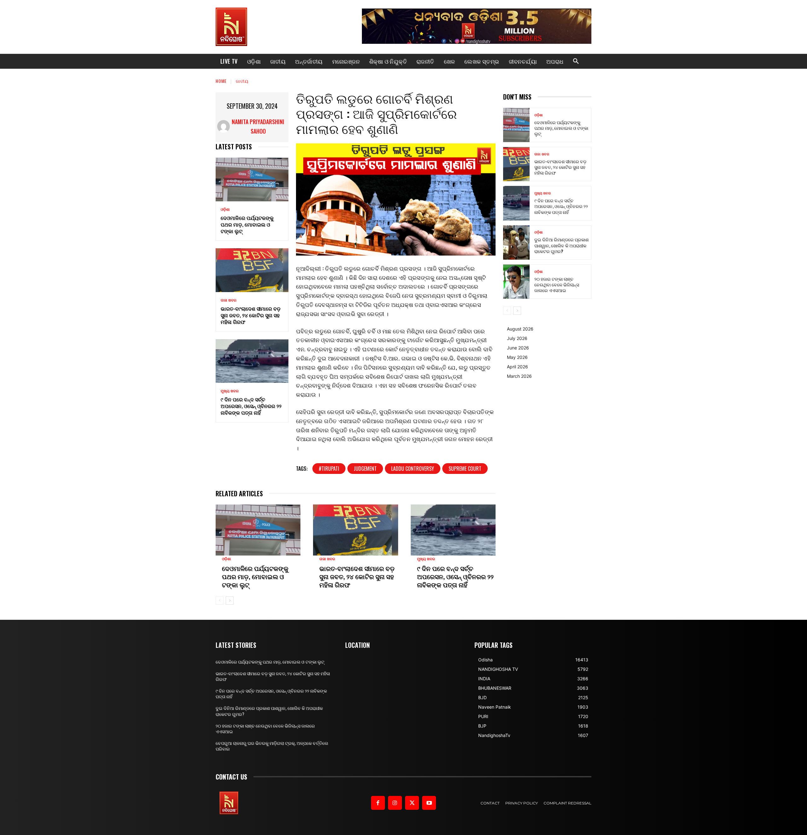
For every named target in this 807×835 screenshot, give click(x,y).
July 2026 (517, 338)
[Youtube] (429, 803)
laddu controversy (412, 468)
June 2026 (518, 347)
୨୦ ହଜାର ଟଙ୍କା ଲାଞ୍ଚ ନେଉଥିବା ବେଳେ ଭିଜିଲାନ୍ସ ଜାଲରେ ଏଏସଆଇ (556, 284)
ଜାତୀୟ (242, 81)
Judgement (365, 468)
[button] (575, 61)
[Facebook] (378, 803)
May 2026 (517, 357)
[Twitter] (412, 803)
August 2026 (520, 328)
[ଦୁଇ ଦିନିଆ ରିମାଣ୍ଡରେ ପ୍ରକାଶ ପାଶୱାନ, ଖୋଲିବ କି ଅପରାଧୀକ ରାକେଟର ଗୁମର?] (516, 242)
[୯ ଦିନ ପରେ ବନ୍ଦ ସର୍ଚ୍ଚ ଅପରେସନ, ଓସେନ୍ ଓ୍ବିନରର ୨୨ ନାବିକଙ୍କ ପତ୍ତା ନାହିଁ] (252, 361)
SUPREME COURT (465, 468)
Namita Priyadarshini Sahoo (258, 126)
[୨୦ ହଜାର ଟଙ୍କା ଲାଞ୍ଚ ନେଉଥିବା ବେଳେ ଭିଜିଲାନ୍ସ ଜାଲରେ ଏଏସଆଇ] (516, 281)
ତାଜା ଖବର (228, 300)
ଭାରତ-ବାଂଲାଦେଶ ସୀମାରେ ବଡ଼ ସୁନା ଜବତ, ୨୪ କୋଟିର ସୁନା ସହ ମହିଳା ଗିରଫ (251, 315)
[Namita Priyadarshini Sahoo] (223, 126)
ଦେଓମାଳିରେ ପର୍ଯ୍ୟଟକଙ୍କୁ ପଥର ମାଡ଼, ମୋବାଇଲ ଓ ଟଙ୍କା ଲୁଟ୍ (247, 224)
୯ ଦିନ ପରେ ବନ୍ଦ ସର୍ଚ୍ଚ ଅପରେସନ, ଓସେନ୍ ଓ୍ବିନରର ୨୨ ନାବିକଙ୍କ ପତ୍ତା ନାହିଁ (251, 405)
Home (221, 81)
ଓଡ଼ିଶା (225, 209)
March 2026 (519, 376)
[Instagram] (395, 803)
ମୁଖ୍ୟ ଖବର (230, 391)
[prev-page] (220, 600)
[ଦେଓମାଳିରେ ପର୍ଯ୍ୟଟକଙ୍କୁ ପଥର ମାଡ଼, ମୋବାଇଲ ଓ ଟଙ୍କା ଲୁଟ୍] (252, 179)
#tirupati (329, 468)
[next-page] (230, 600)
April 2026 (517, 366)
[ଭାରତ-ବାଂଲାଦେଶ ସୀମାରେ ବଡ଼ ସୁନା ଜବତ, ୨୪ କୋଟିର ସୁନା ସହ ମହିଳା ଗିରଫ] (252, 270)
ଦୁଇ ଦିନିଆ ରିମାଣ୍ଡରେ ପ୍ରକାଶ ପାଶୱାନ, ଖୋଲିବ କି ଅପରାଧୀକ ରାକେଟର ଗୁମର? (561, 245)
